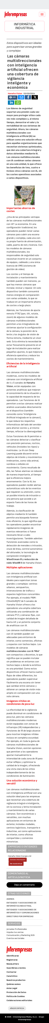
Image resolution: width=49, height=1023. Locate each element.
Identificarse (13, 956)
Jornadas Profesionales (17, 929)
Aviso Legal (12, 988)
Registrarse (12, 960)
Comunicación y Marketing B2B (21, 935)
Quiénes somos (14, 984)
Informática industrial (24, 26)
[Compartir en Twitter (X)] (35, 97)
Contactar (11, 972)
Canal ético (12, 976)
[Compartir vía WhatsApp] (18, 102)
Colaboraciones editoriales (19, 1000)
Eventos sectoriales (15, 938)
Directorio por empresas (20, 916)
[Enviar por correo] (21, 97)
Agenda (10, 899)
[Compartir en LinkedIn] (11, 102)
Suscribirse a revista (16, 968)
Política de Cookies (16, 996)
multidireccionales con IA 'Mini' (23, 651)
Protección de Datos (16, 992)
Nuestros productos (16, 980)
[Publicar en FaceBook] (28, 97)
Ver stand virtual (16, 864)
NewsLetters (13, 964)
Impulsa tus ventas (15, 932)
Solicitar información (17, 860)
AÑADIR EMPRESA (17, 1008)
